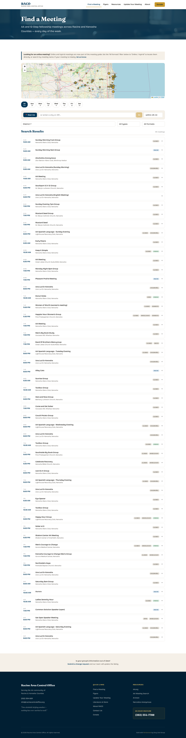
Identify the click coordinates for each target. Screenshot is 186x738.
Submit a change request (78, 664)
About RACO (98, 706)
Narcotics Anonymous (142, 702)
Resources (116, 4)
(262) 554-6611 (27, 698)
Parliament (147, 732)
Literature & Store (100, 702)
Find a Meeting (94, 4)
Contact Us (97, 711)
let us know (81, 57)
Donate (160, 4)
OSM (162, 97)
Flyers (105, 4)
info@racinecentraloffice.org (33, 702)
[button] (25, 66)
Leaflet (155, 97)
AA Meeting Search (141, 693)
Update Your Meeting (133, 4)
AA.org (135, 689)
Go (139, 115)
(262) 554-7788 (144, 714)
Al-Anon (136, 698)
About (147, 4)
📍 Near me (30, 115)
